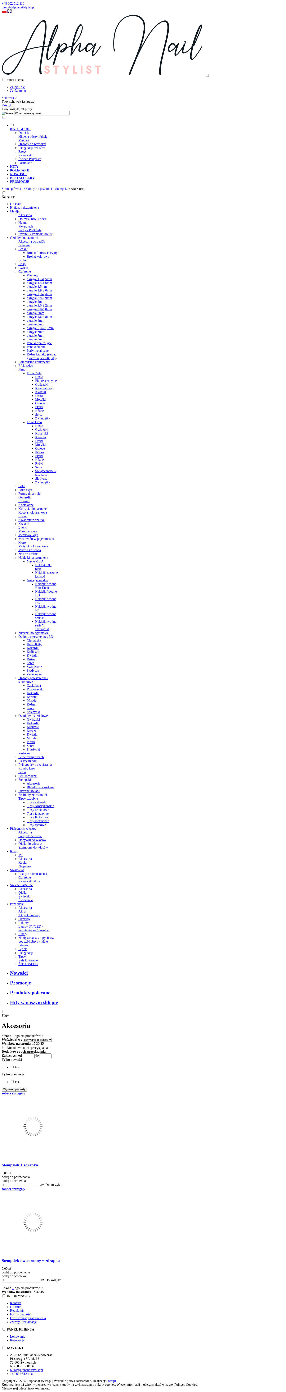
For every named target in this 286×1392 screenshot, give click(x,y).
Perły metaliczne (38, 350)
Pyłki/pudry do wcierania (35, 764)
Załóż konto (18, 90)
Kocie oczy (25, 505)
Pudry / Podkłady (29, 230)
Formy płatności (20, 1314)
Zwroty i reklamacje (23, 1322)
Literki (22, 527)
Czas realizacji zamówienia (28, 1318)
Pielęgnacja (25, 226)
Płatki (39, 407)
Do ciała (24, 132)
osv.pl (112, 1381)
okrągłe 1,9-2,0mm (39, 290)
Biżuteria (24, 245)
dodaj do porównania (16, 1177)
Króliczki (33, 651)
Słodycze (41, 478)
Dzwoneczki (35, 689)
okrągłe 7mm (35, 335)
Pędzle (22, 949)
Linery (22, 934)
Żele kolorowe (28, 960)
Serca (39, 414)
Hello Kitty (34, 644)
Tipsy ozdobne (28, 798)
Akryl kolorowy (29, 915)
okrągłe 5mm (35, 324)
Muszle (31, 700)
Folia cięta (25, 490)
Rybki (39, 463)
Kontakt (15, 1303)
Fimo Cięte (34, 373)
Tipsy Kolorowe (37, 817)
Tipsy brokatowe (38, 810)
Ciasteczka (34, 640)
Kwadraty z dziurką (31, 520)
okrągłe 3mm (35, 313)
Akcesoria (25, 215)
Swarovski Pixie (29, 881)
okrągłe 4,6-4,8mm (39, 316)
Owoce (40, 403)
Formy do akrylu (29, 493)
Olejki (22, 892)
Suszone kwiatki (29, 791)
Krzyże (31, 730)
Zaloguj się (17, 87)
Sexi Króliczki (27, 776)
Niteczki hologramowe (33, 633)
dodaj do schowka (14, 1180)
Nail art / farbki (28, 554)
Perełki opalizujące (39, 343)
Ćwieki (23, 268)
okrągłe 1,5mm (37, 286)
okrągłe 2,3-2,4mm (39, 294)
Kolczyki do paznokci (33, 508)
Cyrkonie (24, 271)
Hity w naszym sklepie (34, 1002)
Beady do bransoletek (32, 874)
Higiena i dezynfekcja (32, 136)
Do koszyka (53, 1184)
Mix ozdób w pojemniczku (36, 539)
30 (38, 1043)
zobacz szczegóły (13, 1093)
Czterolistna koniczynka (34, 362)
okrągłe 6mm (35, 332)
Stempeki (24, 779)
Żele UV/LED (28, 964)
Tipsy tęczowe (36, 825)
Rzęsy (22, 151)
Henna (22, 222)
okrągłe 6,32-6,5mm (40, 328)
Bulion (22, 260)
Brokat (22, 249)
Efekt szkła (25, 365)
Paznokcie (25, 163)
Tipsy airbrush (36, 802)
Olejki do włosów (30, 843)
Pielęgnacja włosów (31, 148)
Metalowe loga (28, 535)
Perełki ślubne (36, 347)
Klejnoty (32, 275)
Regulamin (17, 1310)
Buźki (39, 377)
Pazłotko (24, 753)
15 (33, 1043)
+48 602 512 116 (13, 3)
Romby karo (26, 768)
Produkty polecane (30, 992)
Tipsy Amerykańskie (40, 806)
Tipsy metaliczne (38, 821)
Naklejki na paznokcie (33, 557)
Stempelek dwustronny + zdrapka (31, 1260)
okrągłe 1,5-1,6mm (39, 283)
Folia (21, 486)
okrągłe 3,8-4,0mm (39, 309)
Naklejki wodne (37, 580)
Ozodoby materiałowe (33, 715)
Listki (39, 396)
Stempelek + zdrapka (20, 1165)
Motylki (40, 399)
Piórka (39, 452)
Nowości (19, 973)
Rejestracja (17, 1340)
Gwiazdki (41, 384)
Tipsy (22, 956)
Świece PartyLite (29, 159)
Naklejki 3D (35, 561)
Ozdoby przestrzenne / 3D (35, 636)
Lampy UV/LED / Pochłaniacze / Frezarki (33, 928)
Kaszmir (24, 501)
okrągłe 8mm (35, 339)
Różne (39, 411)
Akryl (22, 911)
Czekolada (34, 685)
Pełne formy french (31, 757)
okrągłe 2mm (35, 301)
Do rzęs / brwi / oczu (32, 219)
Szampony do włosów (33, 847)
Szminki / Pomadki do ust (35, 234)
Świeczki (24, 896)
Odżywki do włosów (32, 840)
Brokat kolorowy (38, 256)
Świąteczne (45, 473)
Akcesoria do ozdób (31, 241)
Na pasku (24, 866)
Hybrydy (24, 919)
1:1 (20, 855)
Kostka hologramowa (32, 512)
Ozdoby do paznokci (32, 144)
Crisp (22, 264)
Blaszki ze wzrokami (40, 787)
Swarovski (25, 155)
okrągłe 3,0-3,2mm (39, 305)
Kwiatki (40, 392)
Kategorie (8, 196)
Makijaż (23, 140)
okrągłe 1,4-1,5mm (39, 279)
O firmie (15, 1307)
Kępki (22, 862)
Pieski (31, 742)
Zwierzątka (42, 418)
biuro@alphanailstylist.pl (18, 7)
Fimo (21, 369)
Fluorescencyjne (46, 380)
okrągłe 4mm (35, 320)
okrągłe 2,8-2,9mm (39, 298)
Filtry (5, 1015)
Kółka (22, 516)
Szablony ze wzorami (32, 794)
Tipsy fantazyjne (38, 813)
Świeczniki (25, 900)
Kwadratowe (43, 388)
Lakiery (23, 922)
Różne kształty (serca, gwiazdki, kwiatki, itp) (42, 356)
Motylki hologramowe (33, 546)
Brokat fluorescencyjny (42, 252)
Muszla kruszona (29, 550)
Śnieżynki (33, 712)
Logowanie (17, 1336)
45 (42, 1043)
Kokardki (41, 433)
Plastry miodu (27, 761)
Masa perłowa (27, 531)
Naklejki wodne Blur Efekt (45, 585)
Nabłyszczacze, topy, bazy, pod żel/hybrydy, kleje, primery (36, 941)
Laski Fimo (34, 422)
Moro (22, 542)
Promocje (20, 983)
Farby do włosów (30, 836)
